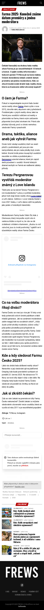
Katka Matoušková (18, 30)
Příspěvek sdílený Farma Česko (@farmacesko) (25, 290)
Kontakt (15, 591)
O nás (7, 591)
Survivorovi (6, 159)
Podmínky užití (33, 591)
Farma (20, 106)
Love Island (36, 196)
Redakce (23, 591)
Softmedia (22, 606)
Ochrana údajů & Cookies (23, 595)
